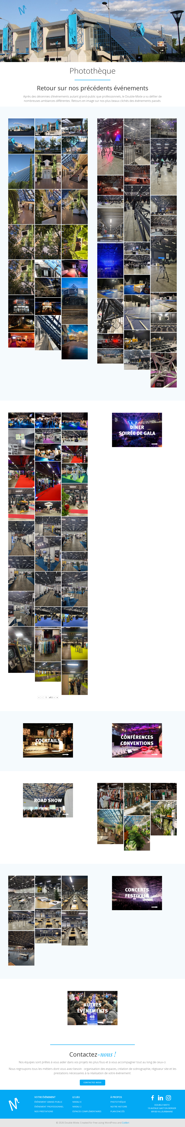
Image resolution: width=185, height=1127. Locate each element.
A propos (120, 10)
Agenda (64, 10)
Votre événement (98, 10)
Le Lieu (77, 10)
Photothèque (140, 10)
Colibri (125, 1122)
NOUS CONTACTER (162, 10)
